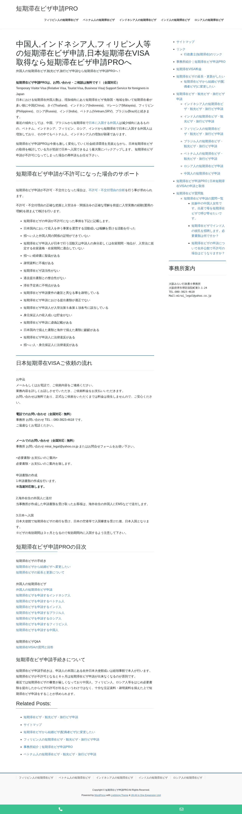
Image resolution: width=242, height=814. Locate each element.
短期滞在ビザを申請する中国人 (37, 630)
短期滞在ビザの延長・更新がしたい (200, 76)
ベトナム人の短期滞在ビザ (75, 777)
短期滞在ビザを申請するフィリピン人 (41, 624)
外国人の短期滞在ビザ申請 (34, 589)
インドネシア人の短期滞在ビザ (114, 777)
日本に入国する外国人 (104, 122)
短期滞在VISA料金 (189, 69)
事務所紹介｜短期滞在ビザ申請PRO (200, 61)
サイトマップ (185, 41)
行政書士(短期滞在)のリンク (203, 54)
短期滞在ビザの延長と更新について (40, 572)
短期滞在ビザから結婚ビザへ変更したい (43, 566)
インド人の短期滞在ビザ (153, 777)
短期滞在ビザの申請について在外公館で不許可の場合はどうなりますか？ (208, 248)
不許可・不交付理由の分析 (107, 190)
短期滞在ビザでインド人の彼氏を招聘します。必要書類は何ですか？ (208, 230)
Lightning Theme (119, 795)
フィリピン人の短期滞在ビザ (36, 777)
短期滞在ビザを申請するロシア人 (38, 618)
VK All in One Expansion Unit (146, 795)
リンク (180, 49)
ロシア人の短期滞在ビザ (187, 777)
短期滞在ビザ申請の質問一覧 (203, 198)
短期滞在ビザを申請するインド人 (38, 606)
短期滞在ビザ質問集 (190, 193)
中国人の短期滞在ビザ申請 (202, 173)
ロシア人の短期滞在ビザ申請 (203, 166)
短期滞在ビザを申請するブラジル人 (40, 612)
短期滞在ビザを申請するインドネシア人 (43, 595)
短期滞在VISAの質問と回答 (34, 647)
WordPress (100, 795)
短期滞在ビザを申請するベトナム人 (40, 601)
